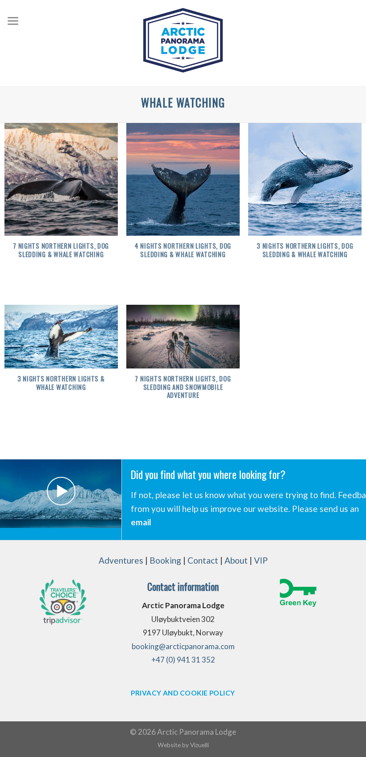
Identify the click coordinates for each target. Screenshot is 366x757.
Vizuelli (199, 745)
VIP (261, 560)
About (236, 560)
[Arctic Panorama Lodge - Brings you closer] (183, 40)
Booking (165, 560)
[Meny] (13, 21)
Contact (202, 560)
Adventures (121, 560)
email (141, 522)
